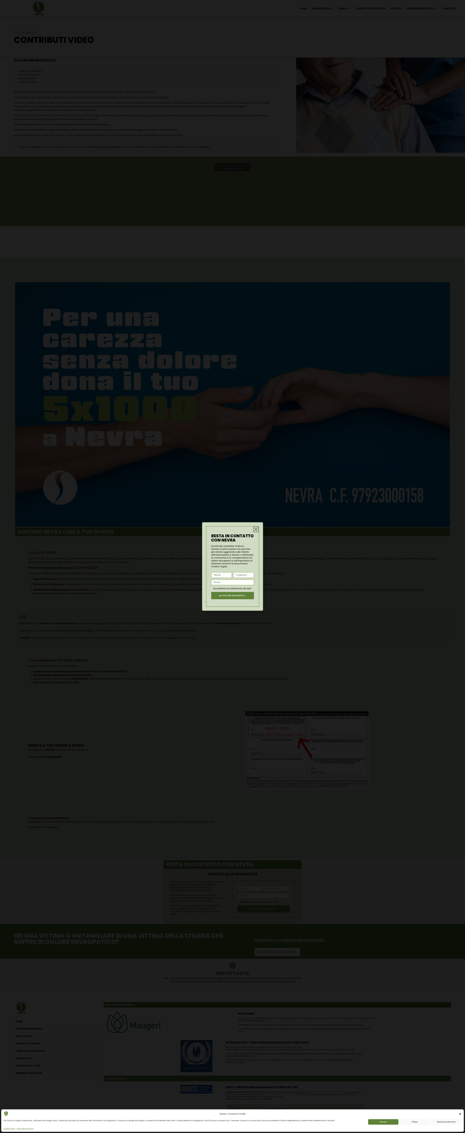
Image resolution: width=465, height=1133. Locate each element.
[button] (460, 1114)
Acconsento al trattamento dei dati (232, 588)
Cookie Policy (9, 1128)
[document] (232, 566)
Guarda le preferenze (446, 1122)
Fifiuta (415, 1122)
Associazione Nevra (25, 1128)
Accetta (383, 1122)
